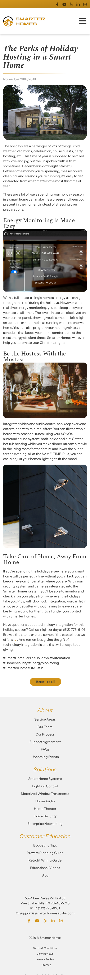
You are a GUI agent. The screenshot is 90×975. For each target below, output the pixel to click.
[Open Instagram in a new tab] (85, 4)
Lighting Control (45, 786)
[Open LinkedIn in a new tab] (78, 4)
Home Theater (45, 809)
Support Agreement (45, 742)
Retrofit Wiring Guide (45, 860)
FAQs (45, 749)
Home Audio (45, 801)
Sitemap (46, 964)
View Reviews (45, 953)
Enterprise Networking (45, 824)
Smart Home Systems (45, 779)
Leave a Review (45, 959)
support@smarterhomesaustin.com (47, 913)
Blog (45, 875)
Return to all (45, 681)
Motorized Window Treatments (45, 794)
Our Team (45, 727)
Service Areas (45, 719)
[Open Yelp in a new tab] (71, 4)
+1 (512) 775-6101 (47, 908)
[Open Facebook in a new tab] (57, 4)
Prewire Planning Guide (45, 853)
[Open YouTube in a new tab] (64, 4)
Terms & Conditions (45, 948)
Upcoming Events (45, 757)
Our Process (45, 734)
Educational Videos (45, 868)
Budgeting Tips (45, 845)
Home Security (45, 816)
